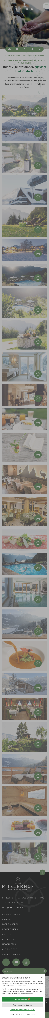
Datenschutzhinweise (17, 1014)
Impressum (31, 1014)
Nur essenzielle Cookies (22, 1005)
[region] (22, 987)
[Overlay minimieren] (41, 977)
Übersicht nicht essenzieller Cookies (22, 1010)
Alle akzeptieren (21, 999)
